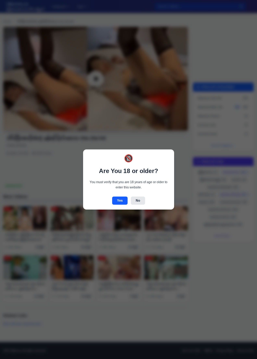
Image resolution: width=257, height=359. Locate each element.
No (138, 200)
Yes (120, 200)
